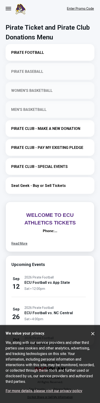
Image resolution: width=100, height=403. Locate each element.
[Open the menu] (8, 8)
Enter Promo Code (80, 8)
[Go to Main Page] (20, 8)
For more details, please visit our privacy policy (44, 391)
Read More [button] (19, 243)
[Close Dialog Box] (92, 333)
